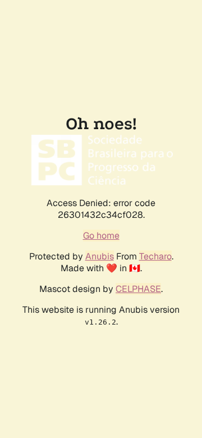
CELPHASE (138, 289)
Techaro (155, 256)
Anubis (99, 256)
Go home (101, 235)
